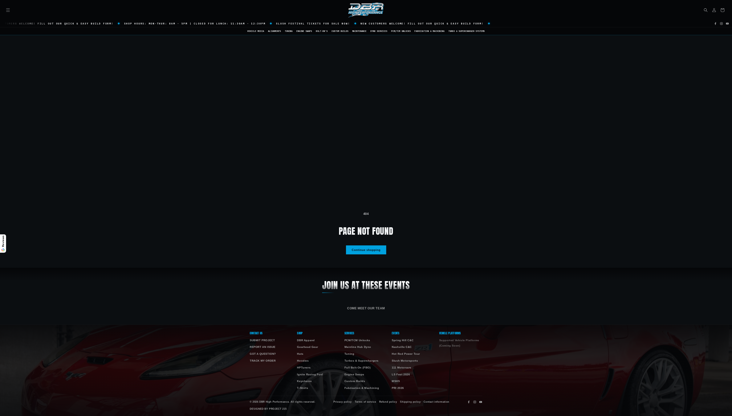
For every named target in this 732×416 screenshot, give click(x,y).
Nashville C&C (402, 347)
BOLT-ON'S (322, 31)
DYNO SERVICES (378, 31)
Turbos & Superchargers (361, 360)
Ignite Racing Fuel (310, 374)
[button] (8, 10)
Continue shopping (366, 250)
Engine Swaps (354, 374)
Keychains (304, 381)
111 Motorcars (401, 367)
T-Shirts (302, 388)
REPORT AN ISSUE (262, 347)
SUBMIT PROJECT (262, 340)
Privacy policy (342, 402)
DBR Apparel (306, 340)
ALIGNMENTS (274, 31)
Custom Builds (354, 381)
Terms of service (365, 402)
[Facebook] (715, 23)
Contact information (436, 402)
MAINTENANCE (359, 31)
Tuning (349, 353)
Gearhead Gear (307, 347)
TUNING (289, 31)
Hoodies (303, 360)
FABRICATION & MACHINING (429, 31)
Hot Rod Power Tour (406, 353)
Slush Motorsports (405, 360)
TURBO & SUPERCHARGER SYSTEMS (466, 31)
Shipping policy (410, 402)
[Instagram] (721, 23)
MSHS (396, 381)
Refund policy (388, 402)
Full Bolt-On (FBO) (357, 367)
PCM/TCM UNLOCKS (401, 31)
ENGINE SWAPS (304, 31)
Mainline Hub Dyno (357, 347)
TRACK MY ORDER (263, 360)
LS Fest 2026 (401, 374)
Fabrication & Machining (361, 388)
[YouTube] (727, 23)
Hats (300, 353)
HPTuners (304, 367)
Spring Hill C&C (402, 340)
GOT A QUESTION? (263, 353)
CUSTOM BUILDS (339, 31)
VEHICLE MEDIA (255, 31)
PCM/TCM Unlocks (357, 340)
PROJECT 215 (278, 409)
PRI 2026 (398, 388)
